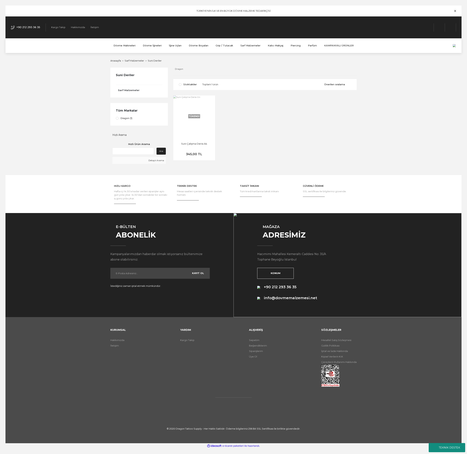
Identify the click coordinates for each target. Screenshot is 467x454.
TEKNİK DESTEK (449, 447)
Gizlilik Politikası (330, 345)
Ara (161, 151)
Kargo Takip (58, 27)
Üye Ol (253, 356)
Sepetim (254, 340)
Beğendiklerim (258, 345)
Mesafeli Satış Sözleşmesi (336, 340)
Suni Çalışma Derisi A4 (194, 143)
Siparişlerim (256, 351)
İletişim (94, 27)
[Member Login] (439, 27)
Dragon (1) (126, 118)
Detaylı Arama (156, 160)
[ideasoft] (214, 446)
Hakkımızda (78, 27)
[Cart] (450, 27)
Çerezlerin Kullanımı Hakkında (339, 362)
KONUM (275, 273)
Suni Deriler (155, 60)
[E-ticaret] (233, 446)
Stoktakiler (190, 84)
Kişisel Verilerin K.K (332, 356)
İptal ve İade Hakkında (334, 351)
